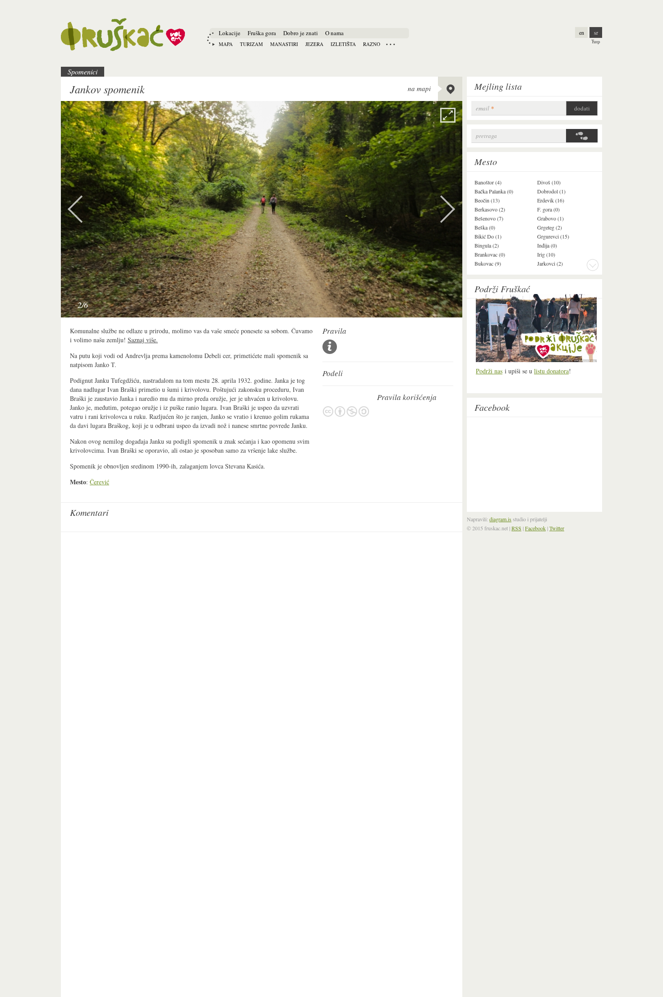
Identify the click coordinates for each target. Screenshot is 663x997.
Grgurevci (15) (553, 236)
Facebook (492, 407)
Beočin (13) (487, 200)
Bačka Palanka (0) (493, 191)
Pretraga (486, 136)
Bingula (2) (486, 245)
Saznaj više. (143, 339)
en (581, 32)
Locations (390, 44)
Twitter (556, 528)
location (450, 89)
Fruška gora (262, 33)
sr (596, 32)
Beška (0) (484, 227)
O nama (334, 33)
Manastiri (284, 44)
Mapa (226, 44)
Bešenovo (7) (488, 218)
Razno (371, 44)
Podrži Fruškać (502, 288)
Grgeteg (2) (549, 227)
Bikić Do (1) (488, 236)
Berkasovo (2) (489, 209)
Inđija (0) (547, 245)
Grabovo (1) (550, 218)
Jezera (314, 44)
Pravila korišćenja (345, 411)
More (592, 264)
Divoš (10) (549, 182)
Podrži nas (489, 371)
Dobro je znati (300, 33)
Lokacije (229, 33)
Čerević (99, 482)
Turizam (251, 44)
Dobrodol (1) (551, 191)
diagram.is (500, 519)
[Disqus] (261, 649)
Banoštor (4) (488, 182)
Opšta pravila (329, 347)
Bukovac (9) (487, 263)
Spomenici (82, 71)
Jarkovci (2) (550, 263)
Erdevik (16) (550, 200)
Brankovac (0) (489, 254)
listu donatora (551, 371)
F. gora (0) (548, 209)
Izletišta (343, 44)
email (485, 108)
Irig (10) (546, 254)
